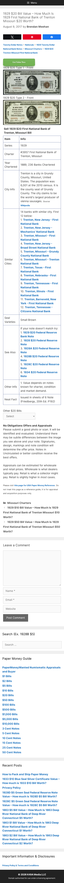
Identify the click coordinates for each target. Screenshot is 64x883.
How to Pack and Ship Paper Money (25, 774)
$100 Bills (8, 704)
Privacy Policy (11, 787)
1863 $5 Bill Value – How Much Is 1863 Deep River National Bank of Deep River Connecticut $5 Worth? (30, 814)
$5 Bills (7, 685)
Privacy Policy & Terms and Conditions (20, 865)
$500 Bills (9, 709)
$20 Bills (8, 695)
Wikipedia (25, 205)
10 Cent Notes (11, 738)
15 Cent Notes (11, 742)
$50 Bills (8, 700)
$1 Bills (6, 676)
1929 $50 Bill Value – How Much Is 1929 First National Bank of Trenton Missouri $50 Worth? (31, 526)
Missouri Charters (19, 503)
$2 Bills (7, 681)
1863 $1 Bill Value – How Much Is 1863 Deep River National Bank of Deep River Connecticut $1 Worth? (30, 826)
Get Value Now (19, 62)
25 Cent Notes (11, 747)
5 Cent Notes (10, 733)
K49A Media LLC (36, 874)
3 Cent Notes (10, 728)
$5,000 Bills (10, 719)
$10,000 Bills (10, 723)
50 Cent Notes (11, 752)
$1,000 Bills (10, 714)
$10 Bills (7, 690)
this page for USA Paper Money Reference (34, 485)
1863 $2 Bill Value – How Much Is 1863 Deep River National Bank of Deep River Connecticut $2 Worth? (30, 839)
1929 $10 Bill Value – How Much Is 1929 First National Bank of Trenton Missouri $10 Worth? (31, 512)
